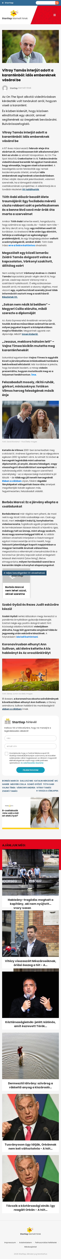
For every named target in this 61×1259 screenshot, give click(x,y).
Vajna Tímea (8, 787)
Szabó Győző (34, 784)
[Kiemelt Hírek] (16, 15)
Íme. (34, 374)
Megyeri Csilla (18, 784)
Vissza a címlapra (48, 790)
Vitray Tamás (43, 787)
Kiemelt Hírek (24, 87)
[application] (30, 813)
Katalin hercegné (43, 780)
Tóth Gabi (48, 784)
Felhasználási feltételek (46, 1242)
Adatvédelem (25, 1242)
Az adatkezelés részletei (32, 763)
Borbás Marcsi (10, 780)
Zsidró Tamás (9, 791)
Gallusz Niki (26, 780)
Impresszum (10, 1242)
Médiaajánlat (30, 1246)
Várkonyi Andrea (26, 787)
